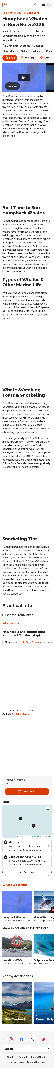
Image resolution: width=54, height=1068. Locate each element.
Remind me (29, 791)
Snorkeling (9, 51)
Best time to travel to (20, 12)
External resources (19, 615)
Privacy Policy (17, 1062)
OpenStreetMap (34, 837)
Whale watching (14, 885)
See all (12, 86)
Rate (47, 57)
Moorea (13, 642)
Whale (36, 51)
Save (12, 57)
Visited (29, 57)
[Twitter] (32, 1039)
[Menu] (46, 5)
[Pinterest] (43, 1039)
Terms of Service (35, 1062)
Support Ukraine (38, 1057)
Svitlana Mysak (20, 713)
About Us (11, 1057)
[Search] (36, 5)
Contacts (23, 1057)
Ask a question (10, 623)
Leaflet (21, 837)
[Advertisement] (27, 168)
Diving (24, 51)
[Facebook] (21, 1039)
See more (29, 872)
